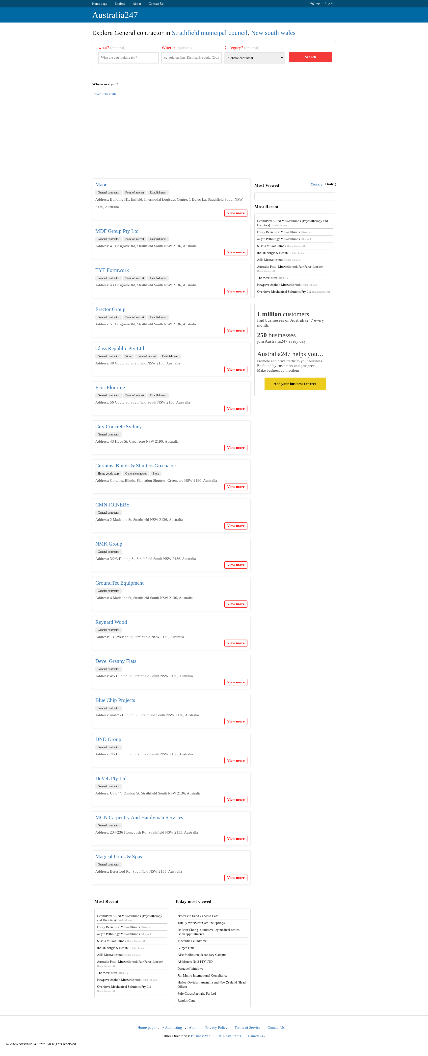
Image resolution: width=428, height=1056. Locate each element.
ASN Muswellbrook (279, 260)
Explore (120, 3)
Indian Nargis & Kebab (281, 253)
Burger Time (186, 948)
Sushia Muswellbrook (281, 246)
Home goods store (108, 473)
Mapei (102, 185)
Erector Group (110, 309)
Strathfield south (105, 94)
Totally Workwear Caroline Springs (201, 923)
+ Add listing (172, 1028)
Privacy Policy (216, 1028)
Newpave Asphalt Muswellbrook (288, 285)
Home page (99, 3)
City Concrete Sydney (118, 427)
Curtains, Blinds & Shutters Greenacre (135, 466)
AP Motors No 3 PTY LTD (195, 961)
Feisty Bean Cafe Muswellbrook (284, 232)
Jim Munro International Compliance (202, 975)
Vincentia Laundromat (193, 941)
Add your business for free (295, 384)
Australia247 (115, 15)
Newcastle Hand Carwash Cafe (198, 916)
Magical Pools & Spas (118, 857)
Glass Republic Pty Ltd (119, 348)
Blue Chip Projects (115, 700)
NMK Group (108, 544)
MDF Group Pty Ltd (117, 231)
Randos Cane (186, 1000)
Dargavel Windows (190, 968)
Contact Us (156, 3)
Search (310, 57)
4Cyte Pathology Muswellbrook (284, 239)
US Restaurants (229, 1036)
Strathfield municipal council (209, 32)
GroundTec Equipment (119, 583)
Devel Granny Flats (115, 661)
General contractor (108, 192)
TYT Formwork (112, 270)
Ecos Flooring (110, 387)
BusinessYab (201, 1036)
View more (236, 213)
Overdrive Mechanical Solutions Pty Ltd (293, 291)
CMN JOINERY (112, 505)
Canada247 (257, 1036)
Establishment (158, 192)
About (137, 3)
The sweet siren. (273, 278)
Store (128, 356)
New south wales (273, 32)
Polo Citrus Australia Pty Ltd (197, 993)
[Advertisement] (214, 140)
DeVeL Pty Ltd (111, 778)
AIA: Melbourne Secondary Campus (202, 955)
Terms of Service (248, 1028)
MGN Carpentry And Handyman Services (139, 817)
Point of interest (134, 192)
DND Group (108, 739)
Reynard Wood (111, 622)
